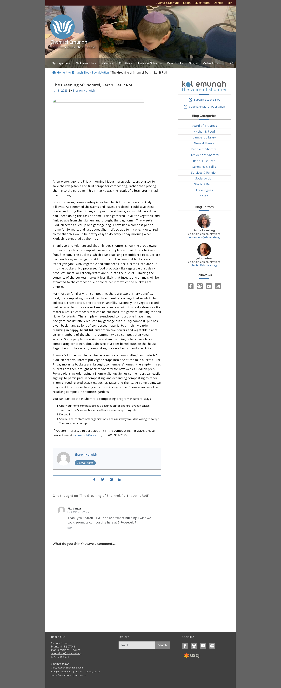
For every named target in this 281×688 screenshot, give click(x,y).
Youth (204, 196)
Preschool (174, 63)
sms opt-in (80, 675)
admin (78, 671)
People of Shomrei (204, 149)
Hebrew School (148, 63)
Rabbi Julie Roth (204, 161)
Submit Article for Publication (207, 106)
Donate (218, 3)
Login (187, 3)
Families (124, 63)
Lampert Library (204, 137)
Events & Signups (167, 3)
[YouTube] (209, 286)
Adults (106, 63)
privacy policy (93, 671)
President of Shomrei (204, 155)
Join (229, 3)
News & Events (204, 143)
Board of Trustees (204, 126)
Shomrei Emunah (68, 42)
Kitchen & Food (204, 131)
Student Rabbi (204, 184)
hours (76, 650)
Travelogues (204, 190)
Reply (69, 527)
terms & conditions (61, 675)
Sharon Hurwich (84, 90)
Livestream (202, 3)
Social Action (100, 72)
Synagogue (60, 63)
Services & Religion (204, 172)
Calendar (209, 63)
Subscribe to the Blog (207, 99)
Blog (192, 63)
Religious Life (85, 63)
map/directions (60, 650)
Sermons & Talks (204, 167)
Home (61, 72)
